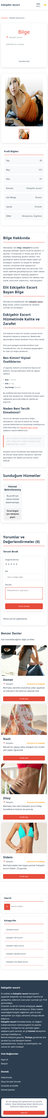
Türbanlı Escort (12, 929)
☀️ (45, 5)
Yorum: (8, 584)
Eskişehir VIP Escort (14, 937)
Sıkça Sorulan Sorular (11, 1081)
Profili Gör (24, 699)
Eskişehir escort (10, 4)
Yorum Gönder (24, 606)
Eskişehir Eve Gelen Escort (17, 962)
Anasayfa (4, 18)
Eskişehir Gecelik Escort (16, 954)
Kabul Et (24, 1113)
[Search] (7, 907)
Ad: (6, 571)
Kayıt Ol (4, 1059)
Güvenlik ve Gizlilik (9, 1085)
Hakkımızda (6, 1077)
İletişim (4, 1063)
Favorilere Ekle (24, 61)
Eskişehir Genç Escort (15, 946)
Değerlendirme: (12, 559)
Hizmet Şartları (8, 1089)
